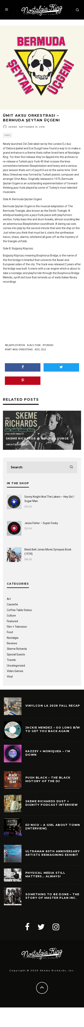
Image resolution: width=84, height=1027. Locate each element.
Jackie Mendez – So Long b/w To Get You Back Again (52, 729)
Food (10, 632)
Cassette (12, 604)
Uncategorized (16, 665)
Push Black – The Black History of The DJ (48, 779)
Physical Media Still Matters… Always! (45, 874)
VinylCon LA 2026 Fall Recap (52, 705)
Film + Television (17, 626)
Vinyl (7, 135)
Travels (11, 659)
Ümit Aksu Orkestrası (19, 349)
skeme (12, 127)
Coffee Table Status (19, 610)
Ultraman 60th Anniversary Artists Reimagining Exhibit (52, 853)
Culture (11, 615)
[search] (71, 467)
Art (9, 598)
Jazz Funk (34, 345)
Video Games (15, 671)
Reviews (12, 643)
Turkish (48, 345)
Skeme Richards (17, 648)
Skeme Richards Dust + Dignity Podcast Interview (51, 803)
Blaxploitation (15, 345)
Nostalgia (12, 637)
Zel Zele (41, 349)
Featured (12, 621)
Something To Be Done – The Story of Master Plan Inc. (52, 896)
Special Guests (16, 654)
